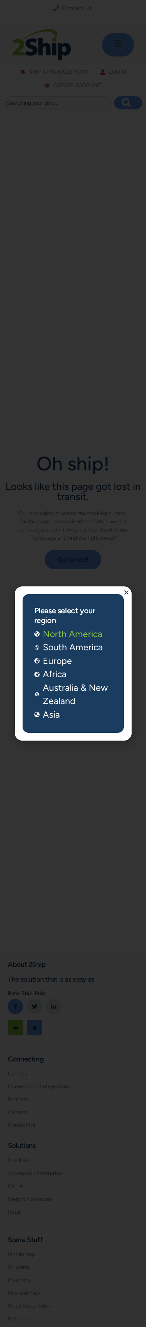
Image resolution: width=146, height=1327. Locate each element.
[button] (126, 592)
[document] (73, 663)
